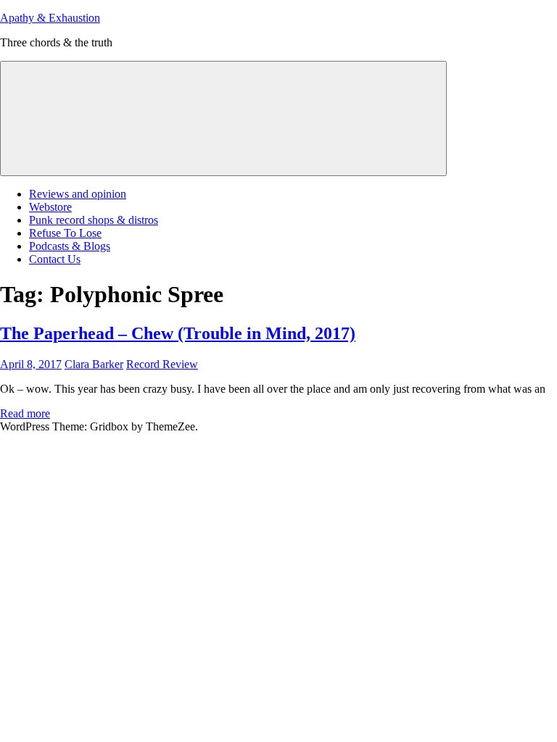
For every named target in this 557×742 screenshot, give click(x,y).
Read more (25, 413)
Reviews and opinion (77, 194)
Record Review (162, 364)
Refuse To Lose (65, 233)
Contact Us (55, 259)
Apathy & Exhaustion (50, 18)
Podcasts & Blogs (69, 246)
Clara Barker (94, 364)
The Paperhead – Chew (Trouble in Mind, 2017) (177, 333)
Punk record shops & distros (93, 220)
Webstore (50, 207)
